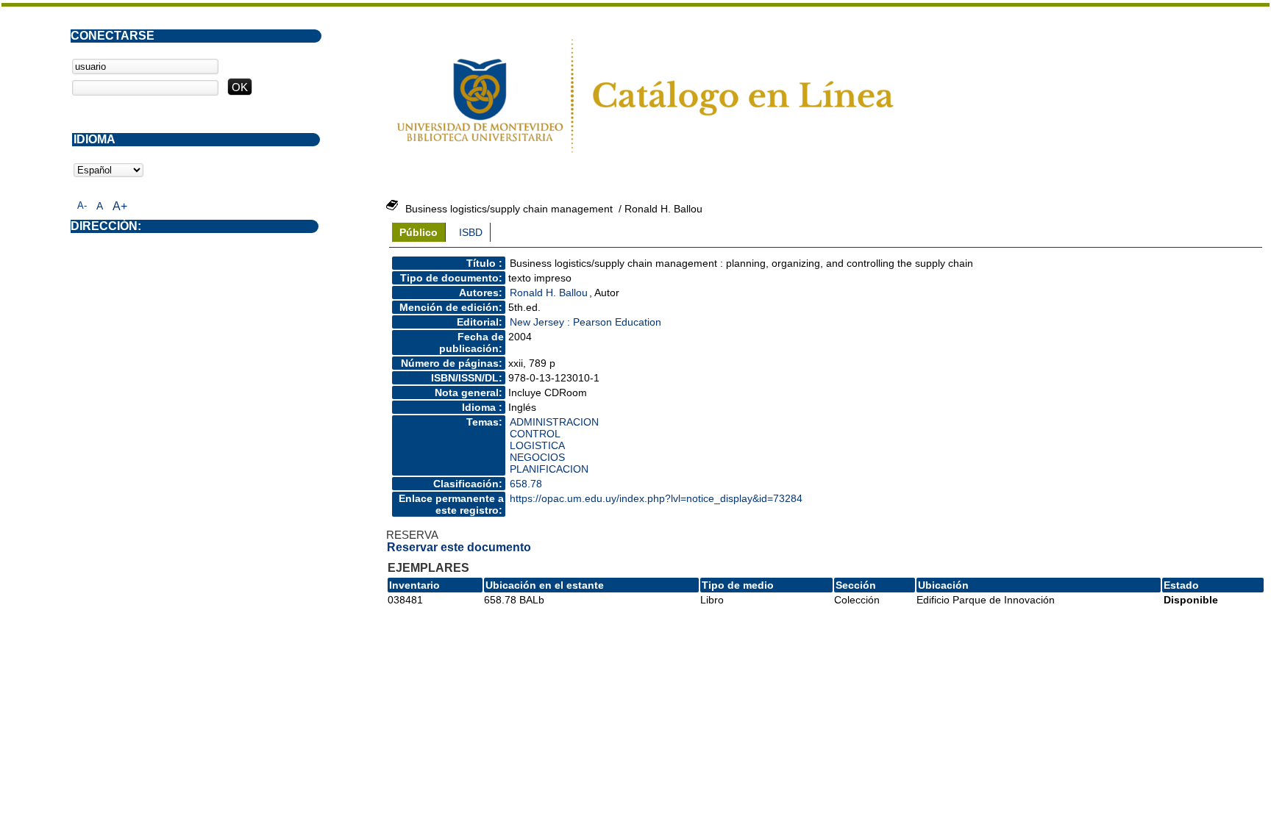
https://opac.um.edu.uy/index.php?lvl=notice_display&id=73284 (656, 498)
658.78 (526, 484)
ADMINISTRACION (554, 422)
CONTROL (535, 434)
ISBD (471, 232)
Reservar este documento (459, 547)
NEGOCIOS (537, 457)
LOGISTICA (537, 445)
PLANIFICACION (549, 469)
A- (82, 205)
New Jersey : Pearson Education (585, 322)
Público (418, 232)
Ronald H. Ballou (549, 292)
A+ (120, 206)
